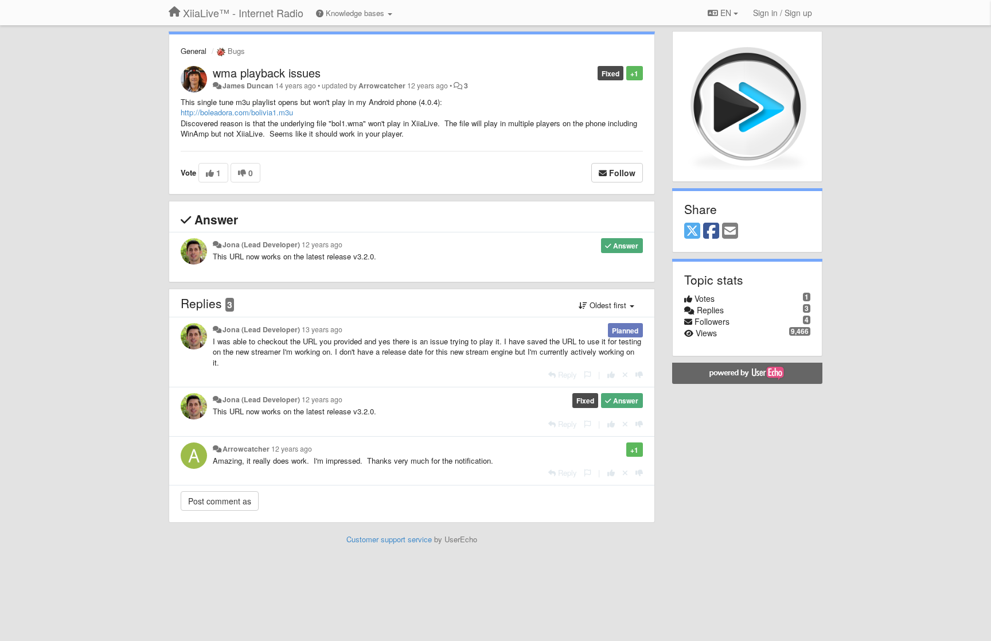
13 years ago (322, 329)
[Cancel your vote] (625, 374)
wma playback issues (267, 72)
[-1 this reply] (639, 374)
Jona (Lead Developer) (261, 244)
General (193, 50)
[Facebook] (711, 231)
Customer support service (389, 539)
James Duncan (248, 85)
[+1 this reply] (611, 374)
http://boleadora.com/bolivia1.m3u (237, 112)
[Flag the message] (587, 374)
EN (726, 12)
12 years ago (322, 244)
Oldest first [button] (608, 305)
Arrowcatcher (381, 85)
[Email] (730, 231)
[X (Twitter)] (692, 231)
